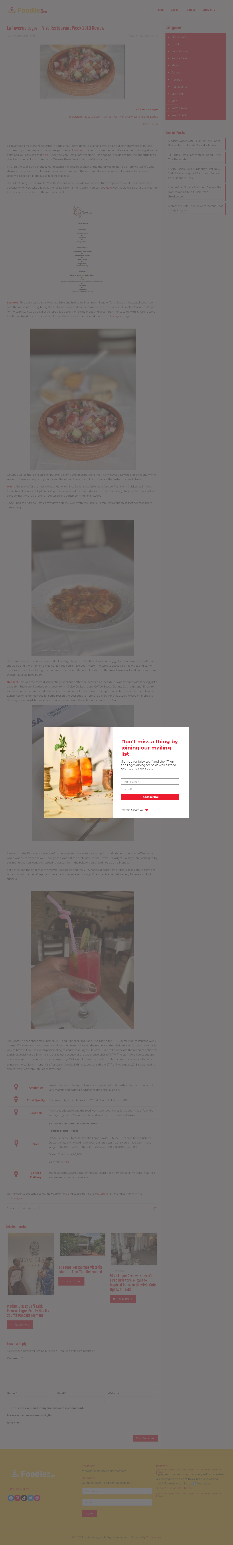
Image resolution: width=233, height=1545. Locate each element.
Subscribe (151, 797)
